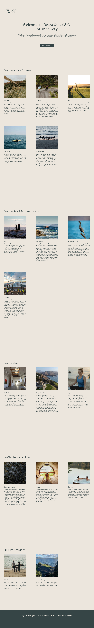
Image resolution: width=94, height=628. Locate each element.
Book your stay (47, 45)
